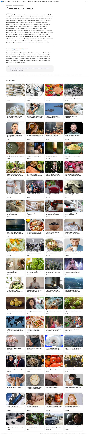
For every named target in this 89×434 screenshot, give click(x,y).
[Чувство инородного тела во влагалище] (35, 209)
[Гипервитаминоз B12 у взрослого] (73, 422)
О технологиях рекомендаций (69, 433)
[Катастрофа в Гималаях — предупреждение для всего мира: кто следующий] (73, 93)
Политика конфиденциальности (81, 433)
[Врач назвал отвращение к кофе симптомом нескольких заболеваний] (73, 248)
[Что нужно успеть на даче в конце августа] (73, 325)
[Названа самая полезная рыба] (15, 93)
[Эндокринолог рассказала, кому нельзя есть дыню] (15, 248)
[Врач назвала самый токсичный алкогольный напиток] (54, 151)
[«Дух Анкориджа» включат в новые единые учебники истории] (15, 364)
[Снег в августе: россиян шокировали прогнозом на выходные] (54, 267)
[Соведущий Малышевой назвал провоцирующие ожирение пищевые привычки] (35, 383)
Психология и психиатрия (18, 5)
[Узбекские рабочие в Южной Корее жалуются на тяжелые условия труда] (35, 248)
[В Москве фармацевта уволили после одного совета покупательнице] (73, 209)
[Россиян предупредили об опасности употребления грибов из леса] (35, 364)
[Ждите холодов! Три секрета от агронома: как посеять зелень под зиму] (73, 306)
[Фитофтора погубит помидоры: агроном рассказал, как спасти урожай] (54, 364)
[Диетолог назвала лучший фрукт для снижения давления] (35, 267)
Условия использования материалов (50, 433)
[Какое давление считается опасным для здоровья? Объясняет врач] (35, 93)
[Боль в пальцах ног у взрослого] (15, 383)
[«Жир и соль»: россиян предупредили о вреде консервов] (15, 151)
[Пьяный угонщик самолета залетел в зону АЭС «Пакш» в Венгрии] (54, 112)
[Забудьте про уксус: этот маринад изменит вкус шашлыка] (54, 131)
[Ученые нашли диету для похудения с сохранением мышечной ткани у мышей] (35, 325)
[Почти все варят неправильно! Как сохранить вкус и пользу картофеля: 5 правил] (73, 151)
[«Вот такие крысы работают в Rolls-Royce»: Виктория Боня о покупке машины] (15, 131)
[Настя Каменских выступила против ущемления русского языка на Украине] (35, 306)
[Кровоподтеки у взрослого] (54, 383)
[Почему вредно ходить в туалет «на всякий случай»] (15, 267)
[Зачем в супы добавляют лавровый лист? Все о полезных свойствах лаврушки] (15, 286)
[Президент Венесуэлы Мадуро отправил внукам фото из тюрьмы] (35, 286)
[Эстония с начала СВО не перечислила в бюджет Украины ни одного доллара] (15, 402)
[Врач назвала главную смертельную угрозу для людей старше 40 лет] (35, 170)
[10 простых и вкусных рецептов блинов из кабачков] (54, 248)
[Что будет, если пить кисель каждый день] (54, 189)
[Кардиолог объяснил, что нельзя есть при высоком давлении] (35, 131)
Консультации (9, 5)
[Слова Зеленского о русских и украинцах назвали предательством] (73, 131)
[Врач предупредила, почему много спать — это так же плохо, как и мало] (73, 228)
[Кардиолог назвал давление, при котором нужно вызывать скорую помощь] (35, 112)
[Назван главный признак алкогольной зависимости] (54, 209)
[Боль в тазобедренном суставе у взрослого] (35, 344)
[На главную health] (6, 1)
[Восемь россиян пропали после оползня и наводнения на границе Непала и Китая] (73, 344)
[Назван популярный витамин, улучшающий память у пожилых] (15, 170)
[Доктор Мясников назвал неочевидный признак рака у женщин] (54, 286)
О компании (6, 433)
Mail (2, 433)
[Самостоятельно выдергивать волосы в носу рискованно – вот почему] (73, 402)
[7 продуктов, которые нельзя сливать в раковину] (15, 209)
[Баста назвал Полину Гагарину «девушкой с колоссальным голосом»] (73, 267)
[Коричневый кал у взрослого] (15, 189)
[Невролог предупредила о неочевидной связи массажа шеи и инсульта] (35, 402)
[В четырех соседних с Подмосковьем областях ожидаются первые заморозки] (73, 364)
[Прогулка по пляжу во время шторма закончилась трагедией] (15, 228)
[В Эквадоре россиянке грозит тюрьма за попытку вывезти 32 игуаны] (54, 306)
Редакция (41, 433)
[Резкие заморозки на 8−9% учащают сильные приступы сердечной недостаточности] (35, 422)
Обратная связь (60, 433)
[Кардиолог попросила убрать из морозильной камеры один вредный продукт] (35, 151)
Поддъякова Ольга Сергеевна (20, 49)
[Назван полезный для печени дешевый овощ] (54, 93)
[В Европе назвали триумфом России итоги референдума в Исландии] (35, 189)
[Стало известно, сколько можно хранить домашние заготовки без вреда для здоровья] (54, 402)
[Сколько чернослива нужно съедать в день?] (54, 228)
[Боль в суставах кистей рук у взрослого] (15, 344)
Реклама (10, 433)
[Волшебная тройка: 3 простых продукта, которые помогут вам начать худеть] (35, 228)
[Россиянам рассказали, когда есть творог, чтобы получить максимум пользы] (15, 112)
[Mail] (2, 1)
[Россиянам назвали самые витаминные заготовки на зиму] (15, 306)
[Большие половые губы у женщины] (73, 112)
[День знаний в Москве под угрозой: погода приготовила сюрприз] (54, 170)
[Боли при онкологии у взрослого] (73, 383)
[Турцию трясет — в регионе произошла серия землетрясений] (15, 325)
